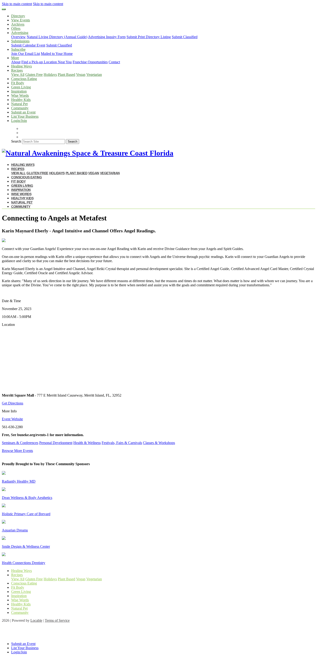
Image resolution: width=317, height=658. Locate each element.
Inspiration (19, 91)
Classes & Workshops (159, 443)
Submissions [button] (20, 41)
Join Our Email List (25, 54)
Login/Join (19, 121)
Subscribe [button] (18, 49)
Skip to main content (17, 4)
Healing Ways (21, 66)
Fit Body (17, 83)
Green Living (21, 87)
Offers (15, 28)
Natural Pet (19, 104)
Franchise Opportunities (90, 62)
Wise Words (20, 95)
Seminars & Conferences (20, 443)
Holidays (50, 75)
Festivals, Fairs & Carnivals (122, 443)
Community (20, 108)
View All (17, 75)
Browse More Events (17, 451)
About (15, 62)
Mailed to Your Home (57, 54)
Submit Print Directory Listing (148, 37)
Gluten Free (34, 75)
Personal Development (55, 443)
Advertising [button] (19, 33)
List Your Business (25, 116)
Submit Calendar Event (28, 45)
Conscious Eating (24, 79)
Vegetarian (94, 75)
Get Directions (12, 403)
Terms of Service (57, 620)
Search (16, 141)
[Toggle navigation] (4, 9)
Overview (18, 37)
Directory (18, 16)
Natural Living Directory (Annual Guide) (57, 37)
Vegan (80, 75)
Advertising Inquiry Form (107, 37)
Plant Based (66, 75)
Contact (114, 62)
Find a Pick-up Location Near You (46, 62)
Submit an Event (23, 112)
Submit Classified (184, 37)
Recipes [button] (17, 70)
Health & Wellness (87, 443)
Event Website (12, 419)
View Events (20, 20)
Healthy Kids (21, 100)
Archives (17, 24)
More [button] (15, 58)
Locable (36, 620)
